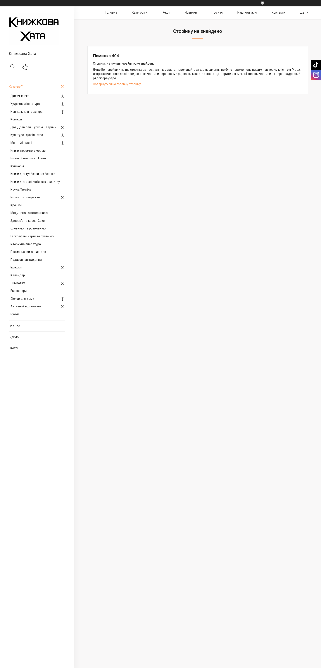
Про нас (14, 326)
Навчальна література (26, 111)
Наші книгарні (247, 12)
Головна (111, 12)
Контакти (278, 12)
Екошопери (18, 291)
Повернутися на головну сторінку (117, 84)
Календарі (18, 275)
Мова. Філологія (21, 143)
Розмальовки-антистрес (28, 252)
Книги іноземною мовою (28, 150)
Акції (166, 12)
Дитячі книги (19, 96)
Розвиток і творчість (25, 197)
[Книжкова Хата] (37, 29)
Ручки (14, 314)
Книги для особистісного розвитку (35, 181)
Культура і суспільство (26, 135)
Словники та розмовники (28, 228)
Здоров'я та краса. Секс (27, 220)
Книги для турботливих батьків (32, 174)
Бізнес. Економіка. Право (28, 158)
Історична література (25, 244)
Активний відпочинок (25, 306)
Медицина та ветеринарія (29, 213)
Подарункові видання (26, 259)
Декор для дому (22, 298)
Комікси (16, 119)
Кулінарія (17, 166)
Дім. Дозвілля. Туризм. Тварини (33, 127)
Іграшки (16, 205)
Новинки (191, 12)
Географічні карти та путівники (32, 236)
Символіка (18, 283)
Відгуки (14, 337)
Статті (13, 348)
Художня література (25, 104)
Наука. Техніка (20, 189)
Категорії (15, 86)
